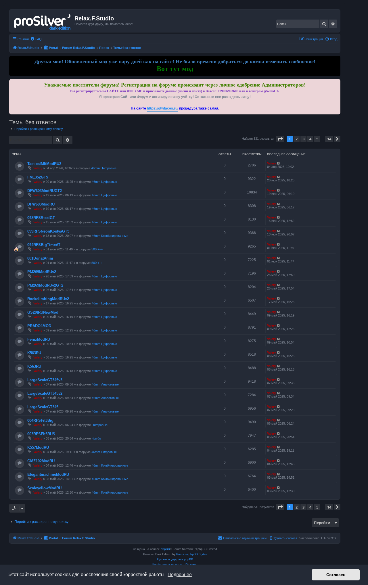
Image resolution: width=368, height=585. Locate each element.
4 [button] (310, 138)
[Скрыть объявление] (336, 82)
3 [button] (303, 138)
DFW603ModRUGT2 (44, 191)
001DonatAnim (40, 258)
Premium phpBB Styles (191, 554)
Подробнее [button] (180, 574)
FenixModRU (38, 339)
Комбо (96, 438)
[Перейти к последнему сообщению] (279, 163)
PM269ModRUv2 (41, 272)
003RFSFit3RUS (41, 434)
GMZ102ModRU (41, 461)
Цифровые (100, 425)
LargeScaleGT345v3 (44, 380)
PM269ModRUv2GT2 (45, 285)
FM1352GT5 (37, 177)
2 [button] (297, 138)
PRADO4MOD (39, 326)
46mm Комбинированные (110, 235)
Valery (37, 168)
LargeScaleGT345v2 (44, 393)
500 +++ (97, 249)
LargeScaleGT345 (42, 407)
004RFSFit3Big (40, 420)
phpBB (165, 549)
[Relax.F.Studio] (42, 20)
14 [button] (329, 138)
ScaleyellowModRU (44, 488)
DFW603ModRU (41, 204)
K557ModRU (38, 447)
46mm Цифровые (103, 168)
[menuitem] (36, 39)
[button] (280, 139)
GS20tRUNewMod (42, 312)
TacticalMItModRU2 (44, 164)
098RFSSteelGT (41, 218)
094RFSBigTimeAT (43, 245)
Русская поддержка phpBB (175, 559)
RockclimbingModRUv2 (48, 299)
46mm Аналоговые (105, 384)
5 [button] (317, 138)
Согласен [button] (335, 574)
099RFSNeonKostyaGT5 (48, 231)
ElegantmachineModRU (48, 474)
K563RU (34, 353)
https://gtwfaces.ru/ (162, 108)
